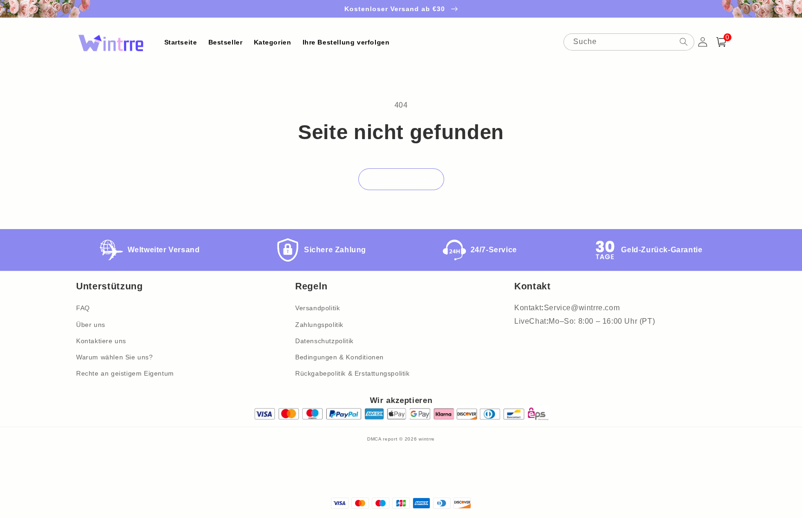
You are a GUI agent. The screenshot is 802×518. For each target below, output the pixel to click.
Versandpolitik (317, 308)
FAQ (83, 308)
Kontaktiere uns (101, 341)
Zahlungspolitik (319, 324)
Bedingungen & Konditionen (339, 357)
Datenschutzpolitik (324, 341)
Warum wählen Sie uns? (114, 357)
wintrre (427, 438)
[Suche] (683, 42)
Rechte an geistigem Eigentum (125, 373)
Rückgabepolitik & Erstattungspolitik (352, 373)
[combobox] (629, 42)
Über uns (90, 324)
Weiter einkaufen (401, 179)
